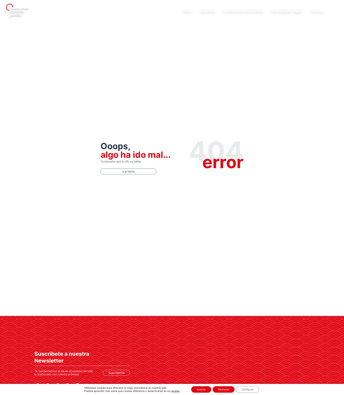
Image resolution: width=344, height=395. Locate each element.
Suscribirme (116, 373)
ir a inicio (128, 171)
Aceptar (201, 389)
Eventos (317, 11)
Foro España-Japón (287, 11)
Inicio (187, 11)
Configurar (247, 389)
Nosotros (207, 11)
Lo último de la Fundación (243, 11)
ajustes (175, 390)
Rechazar (223, 389)
